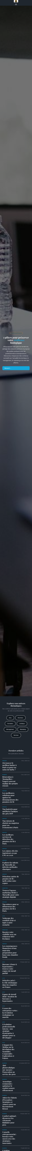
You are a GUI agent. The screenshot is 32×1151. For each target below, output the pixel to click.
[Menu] (16, 4)
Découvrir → (7, 368)
